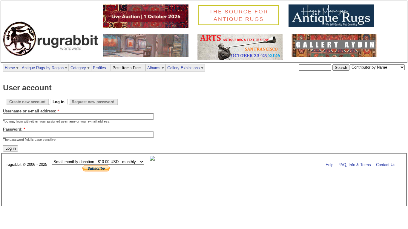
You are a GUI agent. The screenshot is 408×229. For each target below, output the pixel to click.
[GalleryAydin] (147, 55)
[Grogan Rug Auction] (147, 27)
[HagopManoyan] (333, 26)
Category (78, 68)
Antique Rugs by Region (43, 68)
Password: (14, 129)
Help (329, 165)
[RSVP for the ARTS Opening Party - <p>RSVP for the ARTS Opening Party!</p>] (154, 159)
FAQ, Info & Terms (354, 165)
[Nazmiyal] (240, 24)
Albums (153, 68)
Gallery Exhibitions (183, 68)
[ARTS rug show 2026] (241, 58)
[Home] (52, 59)
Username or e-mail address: (31, 111)
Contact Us (385, 165)
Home (10, 68)
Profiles (99, 68)
